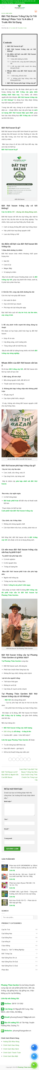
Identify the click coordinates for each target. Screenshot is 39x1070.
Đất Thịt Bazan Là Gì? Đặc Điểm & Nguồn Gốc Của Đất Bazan (10, 774)
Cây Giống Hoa (7, 933)
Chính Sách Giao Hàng (11, 1045)
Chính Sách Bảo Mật (10, 1056)
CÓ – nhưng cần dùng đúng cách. (24, 212)
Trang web (8, 838)
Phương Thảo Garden (25, 1067)
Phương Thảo (22, 28)
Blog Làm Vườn (7, 13)
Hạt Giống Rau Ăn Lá (9, 958)
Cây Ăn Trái (6, 930)
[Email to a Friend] (21, 759)
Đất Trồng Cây (7, 954)
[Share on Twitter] (17, 759)
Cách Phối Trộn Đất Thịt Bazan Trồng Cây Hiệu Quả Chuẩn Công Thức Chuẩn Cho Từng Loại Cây (28, 774)
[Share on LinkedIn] (29, 759)
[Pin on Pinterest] (25, 759)
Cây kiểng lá (6, 942)
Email (6, 829)
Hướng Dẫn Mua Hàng (11, 1042)
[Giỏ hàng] (35, 11)
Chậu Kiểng (6, 946)
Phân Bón (5, 970)
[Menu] (3, 7)
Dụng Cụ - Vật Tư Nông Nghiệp (13, 950)
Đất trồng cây (9, 731)
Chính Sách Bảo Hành (11, 1049)
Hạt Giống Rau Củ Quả (10, 966)
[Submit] (35, 917)
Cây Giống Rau (7, 938)
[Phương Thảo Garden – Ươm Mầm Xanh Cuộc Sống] (20, 7)
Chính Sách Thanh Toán (12, 1053)
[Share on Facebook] (14, 759)
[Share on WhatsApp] (10, 759)
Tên (6, 819)
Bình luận (8, 801)
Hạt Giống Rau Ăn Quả (10, 962)
